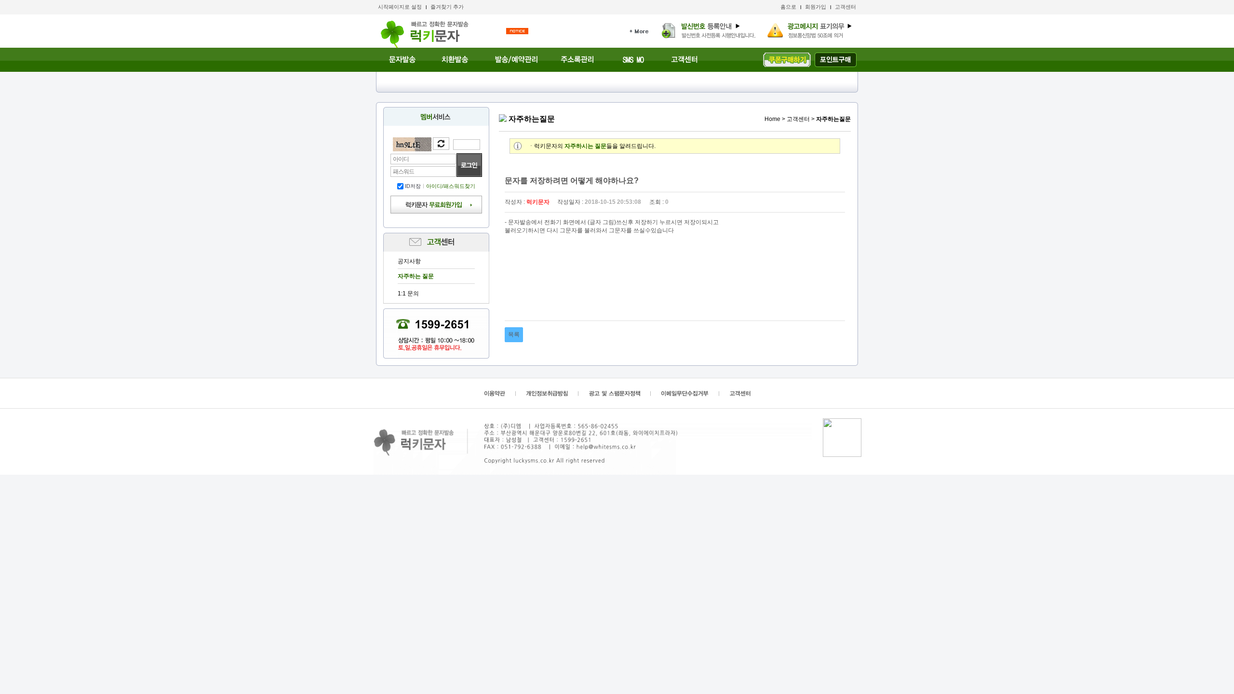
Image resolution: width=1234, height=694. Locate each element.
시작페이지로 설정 (400, 7)
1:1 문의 (408, 293)
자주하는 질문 (416, 276)
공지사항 (409, 261)
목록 (514, 334)
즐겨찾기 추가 (447, 7)
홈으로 (788, 7)
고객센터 (845, 7)
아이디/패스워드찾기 (450, 186)
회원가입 (815, 7)
